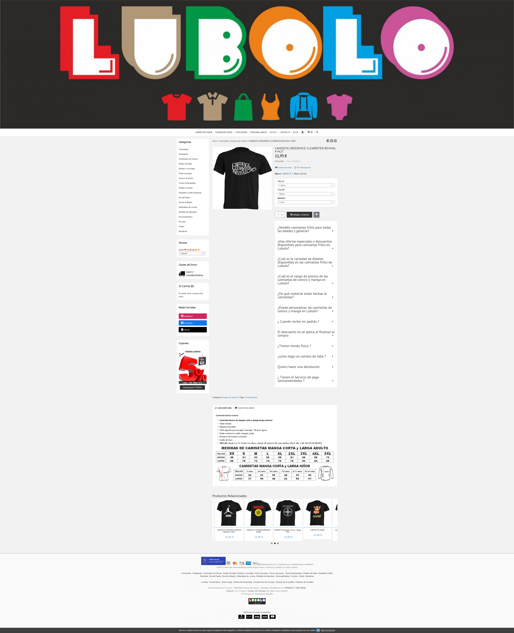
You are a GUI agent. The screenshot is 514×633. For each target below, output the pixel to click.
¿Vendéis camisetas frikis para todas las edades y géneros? (304, 229)
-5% (202, 359)
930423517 (289, 588)
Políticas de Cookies (304, 582)
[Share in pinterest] (335, 141)
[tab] (223, 408)
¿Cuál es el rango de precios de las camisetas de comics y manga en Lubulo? (303, 279)
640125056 (301, 588)
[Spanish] (196, 250)
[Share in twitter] (332, 141)
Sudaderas (183, 154)
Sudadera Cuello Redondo (190, 193)
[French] (182, 250)
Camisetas (183, 149)
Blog (295, 132)
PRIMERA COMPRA (193, 352)
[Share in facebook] (328, 141)
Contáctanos (214, 582)
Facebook (188, 323)
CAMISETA (286, 174)
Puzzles (182, 221)
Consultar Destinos (194, 275)
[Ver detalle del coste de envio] (182, 274)
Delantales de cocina (188, 207)
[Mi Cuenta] (302, 132)
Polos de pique (185, 173)
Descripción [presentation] (224, 408)
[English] (180, 250)
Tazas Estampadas (187, 183)
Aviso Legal (227, 582)
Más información (328, 630)
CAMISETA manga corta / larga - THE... (288, 531)
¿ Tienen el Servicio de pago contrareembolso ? (298, 379)
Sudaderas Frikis (224, 132)
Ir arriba (204, 582)
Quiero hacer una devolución (299, 366)
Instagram (188, 316)
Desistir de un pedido (285, 582)
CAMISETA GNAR (317, 530)
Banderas (183, 231)
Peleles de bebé (186, 188)
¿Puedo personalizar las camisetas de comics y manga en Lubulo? (305, 309)
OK (318, 630)
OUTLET (273, 132)
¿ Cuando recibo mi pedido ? (298, 321)
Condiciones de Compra (264, 582)
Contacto (285, 132)
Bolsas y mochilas (187, 168)
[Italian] (188, 250)
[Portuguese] (190, 250)
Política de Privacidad (242, 582)
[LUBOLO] (257, 64)
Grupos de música (230, 397)
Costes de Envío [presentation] (245, 408)
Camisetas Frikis (203, 132)
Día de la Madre (185, 202)
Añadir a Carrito (301, 214)
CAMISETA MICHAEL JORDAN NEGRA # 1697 (229, 531)
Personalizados (258, 132)
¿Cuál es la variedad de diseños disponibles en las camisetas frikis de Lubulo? (305, 262)
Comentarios (251, 397)
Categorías (241, 132)
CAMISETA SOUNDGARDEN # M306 (259, 531)
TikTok (187, 330)
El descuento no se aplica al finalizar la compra (306, 334)
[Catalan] (198, 250)
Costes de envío (285, 167)
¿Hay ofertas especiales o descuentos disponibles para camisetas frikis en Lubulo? (305, 244)
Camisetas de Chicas (188, 159)
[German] (185, 250)
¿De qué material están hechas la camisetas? (302, 295)
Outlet (181, 226)
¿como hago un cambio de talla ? (302, 356)
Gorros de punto (186, 178)
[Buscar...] (317, 132)
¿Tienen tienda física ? (294, 346)
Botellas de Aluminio (188, 212)
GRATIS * (190, 272)
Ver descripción (304, 167)
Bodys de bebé (185, 164)
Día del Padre (184, 197)
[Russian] (193, 250)
